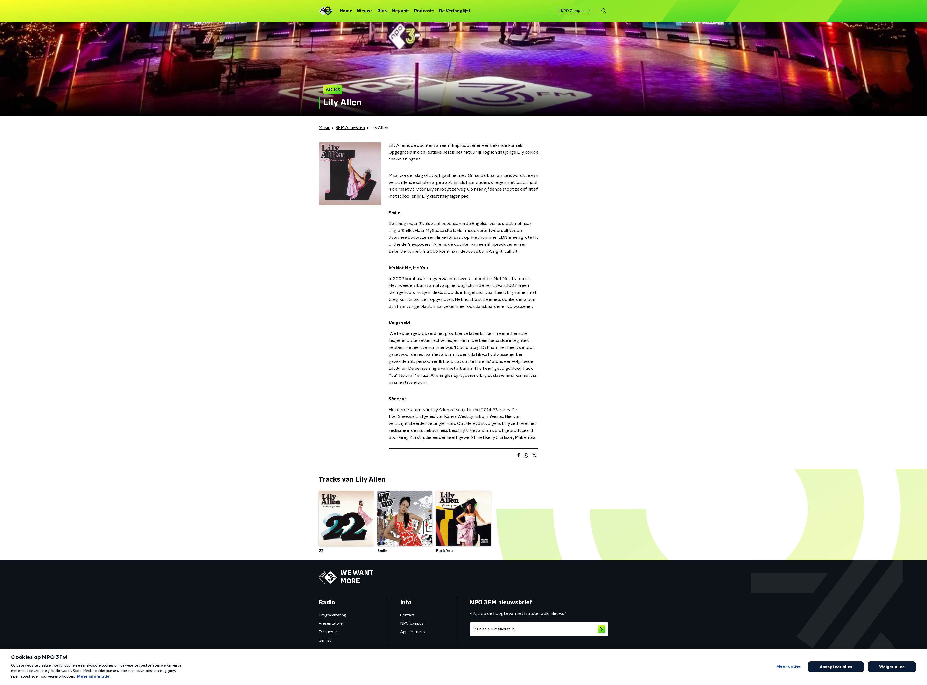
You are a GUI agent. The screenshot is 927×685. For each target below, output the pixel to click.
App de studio (412, 632)
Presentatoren (332, 623)
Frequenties (329, 632)
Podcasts (424, 11)
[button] (603, 11)
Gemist (325, 640)
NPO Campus (573, 11)
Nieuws (364, 11)
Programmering (332, 615)
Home (346, 11)
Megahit (400, 11)
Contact (407, 615)
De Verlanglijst (455, 11)
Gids (382, 11)
